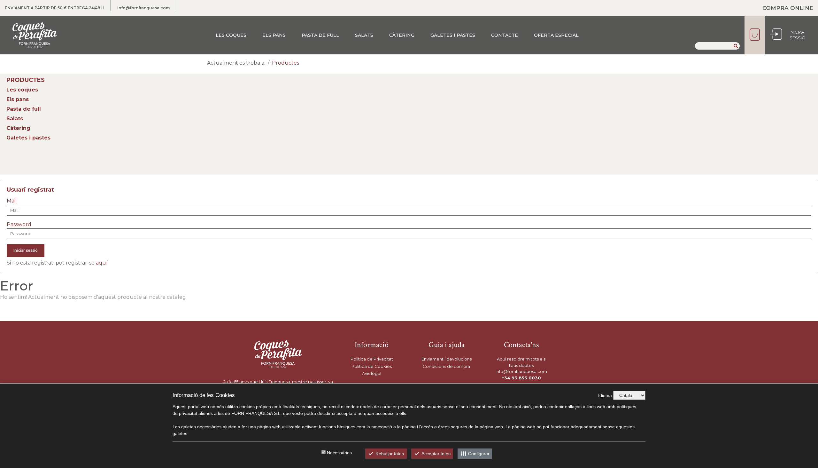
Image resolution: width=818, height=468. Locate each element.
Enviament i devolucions (446, 358)
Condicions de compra (446, 366)
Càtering (401, 35)
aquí (102, 263)
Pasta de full (320, 35)
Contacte (504, 35)
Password (19, 224)
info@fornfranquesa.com (143, 7)
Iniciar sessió (25, 250)
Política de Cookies (371, 366)
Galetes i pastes (452, 35)
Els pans (274, 35)
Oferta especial (556, 35)
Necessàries (339, 452)
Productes (285, 63)
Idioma (605, 395)
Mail (12, 201)
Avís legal (371, 373)
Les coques (231, 35)
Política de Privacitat (372, 358)
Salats (364, 35)
